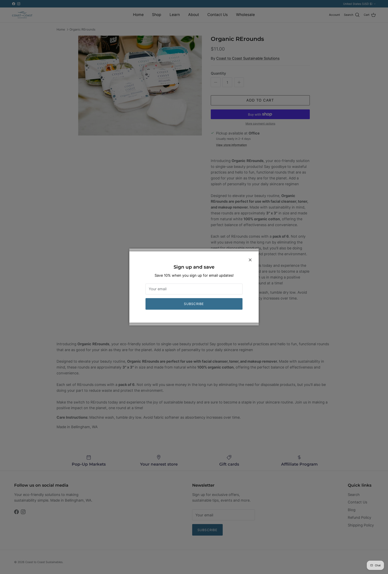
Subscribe (194, 304)
